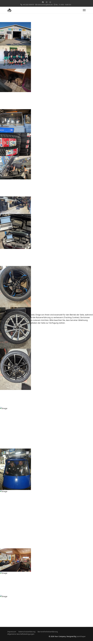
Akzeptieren (6, 328)
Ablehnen (19, 328)
